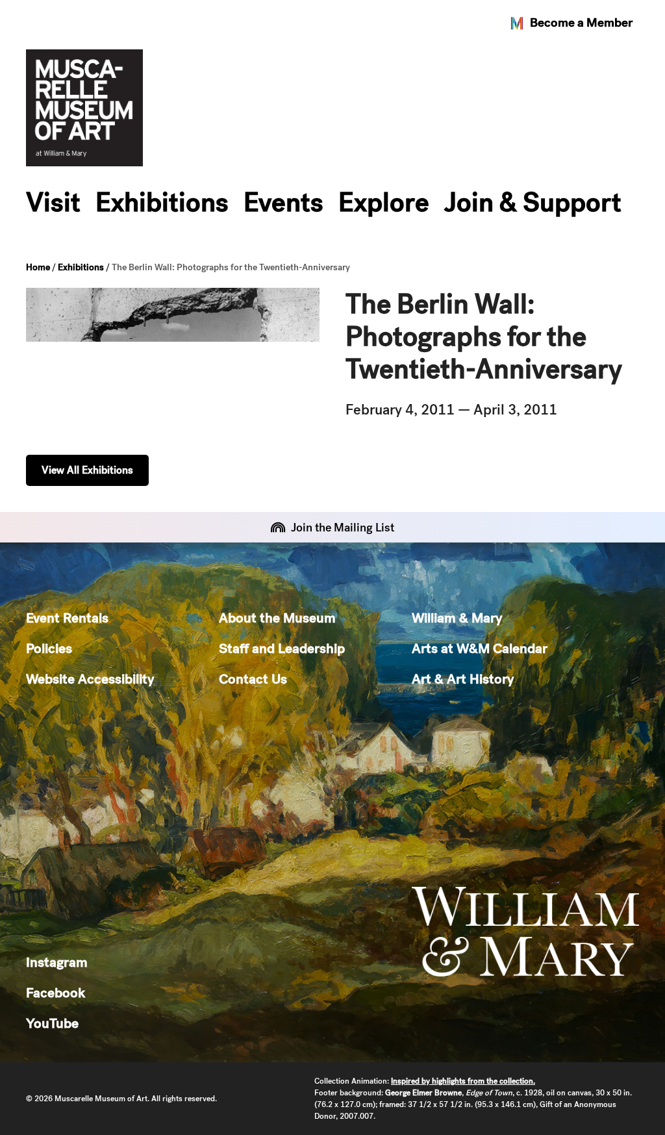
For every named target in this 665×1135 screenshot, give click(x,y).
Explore (383, 202)
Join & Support (532, 202)
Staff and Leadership (282, 648)
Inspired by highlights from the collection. (463, 1081)
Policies (49, 648)
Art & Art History (463, 678)
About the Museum (277, 617)
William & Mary (457, 617)
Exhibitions (162, 202)
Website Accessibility (90, 678)
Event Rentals (67, 617)
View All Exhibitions (87, 470)
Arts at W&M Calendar (479, 648)
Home (38, 267)
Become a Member (581, 22)
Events (283, 202)
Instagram (57, 962)
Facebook (55, 992)
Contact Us (253, 678)
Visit (53, 202)
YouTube (52, 1023)
